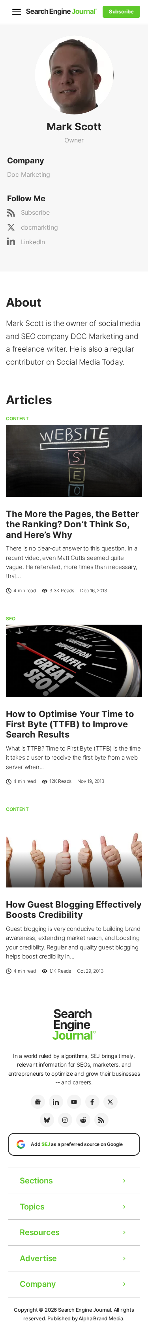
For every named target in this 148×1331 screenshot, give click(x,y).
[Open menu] (16, 12)
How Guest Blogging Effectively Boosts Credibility (74, 909)
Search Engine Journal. (85, 1310)
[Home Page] (61, 11)
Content (17, 418)
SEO (10, 619)
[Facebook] (92, 1102)
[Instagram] (65, 1120)
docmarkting (39, 227)
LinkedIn (33, 242)
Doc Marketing (28, 174)
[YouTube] (74, 1102)
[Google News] (38, 1102)
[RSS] (101, 1120)
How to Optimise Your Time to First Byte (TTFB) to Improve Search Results (70, 724)
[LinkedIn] (56, 1102)
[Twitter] (110, 1102)
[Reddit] (83, 1120)
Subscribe (35, 212)
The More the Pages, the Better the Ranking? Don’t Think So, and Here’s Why (72, 524)
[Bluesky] (47, 1120)
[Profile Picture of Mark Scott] (74, 74)
